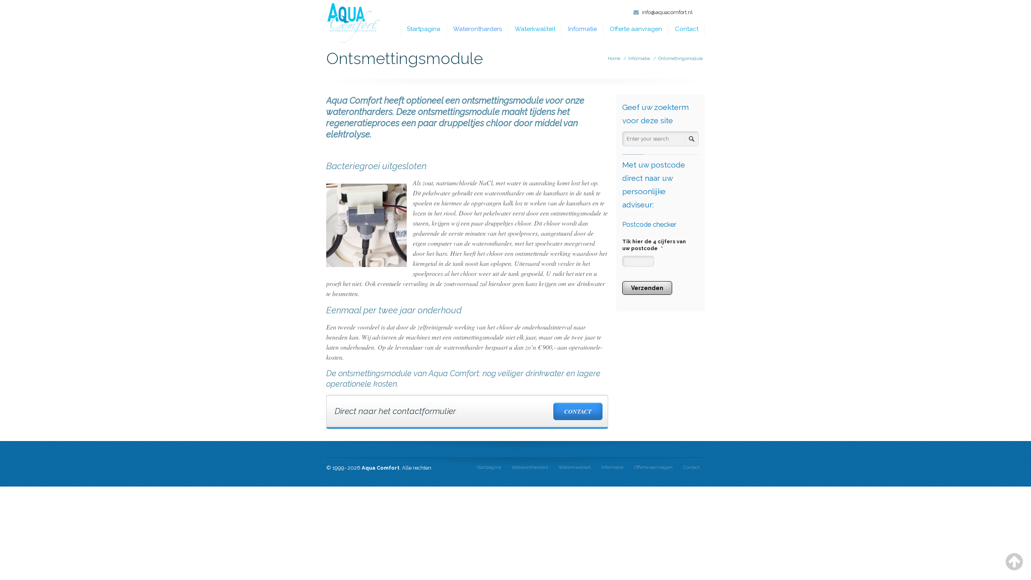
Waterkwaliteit (535, 29)
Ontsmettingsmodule (680, 58)
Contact (686, 29)
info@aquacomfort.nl (667, 12)
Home (614, 58)
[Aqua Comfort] (353, 23)
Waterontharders (477, 29)
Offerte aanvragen (636, 29)
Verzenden (647, 288)
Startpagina (423, 29)
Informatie (582, 29)
